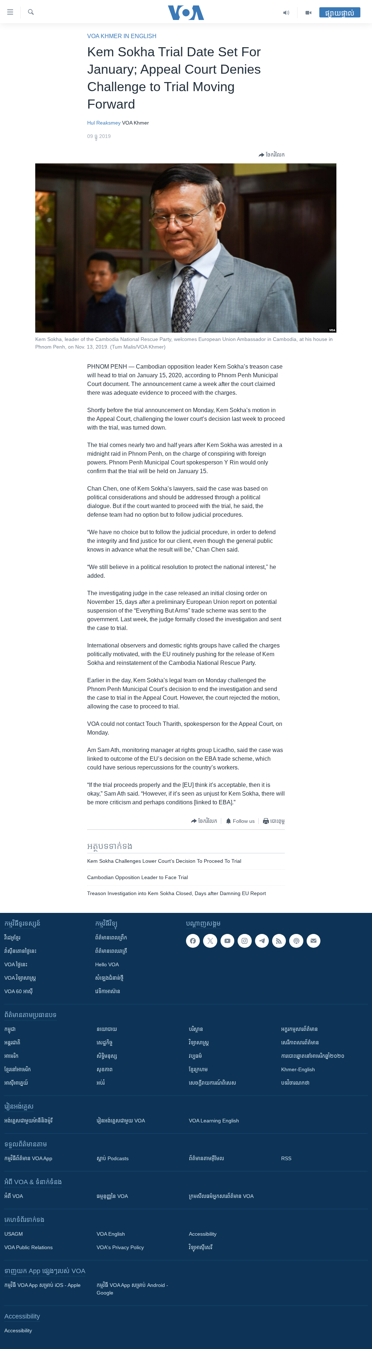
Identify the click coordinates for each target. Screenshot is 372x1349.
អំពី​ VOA (13, 1196)
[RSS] (279, 941)
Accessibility (203, 1234)
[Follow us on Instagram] (244, 941)
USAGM (13, 1234)
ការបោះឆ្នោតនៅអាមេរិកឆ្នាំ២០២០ (312, 1056)
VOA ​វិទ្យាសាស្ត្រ (20, 978)
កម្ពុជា (10, 1029)
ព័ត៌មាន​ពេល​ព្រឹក (111, 937)
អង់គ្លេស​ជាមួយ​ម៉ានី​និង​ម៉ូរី (28, 1121)
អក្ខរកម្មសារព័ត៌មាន (299, 1029)
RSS (286, 1158)
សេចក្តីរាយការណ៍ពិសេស (212, 1083)
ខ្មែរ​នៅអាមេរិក (17, 1069)
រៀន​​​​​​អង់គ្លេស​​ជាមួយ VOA (121, 1121)
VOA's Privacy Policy (120, 1247)
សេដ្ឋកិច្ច (105, 1042)
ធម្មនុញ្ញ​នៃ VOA (112, 1196)
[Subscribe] (313, 941)
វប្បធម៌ (195, 1056)
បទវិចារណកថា (295, 1083)
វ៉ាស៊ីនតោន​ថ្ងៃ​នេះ (20, 951)
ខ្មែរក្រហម (198, 1069)
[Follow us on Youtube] (227, 941)
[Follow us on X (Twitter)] (210, 941)
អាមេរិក (11, 1056)
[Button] (272, 155)
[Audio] (286, 12)
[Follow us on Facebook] (193, 941)
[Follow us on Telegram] (262, 941)
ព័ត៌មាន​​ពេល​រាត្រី (111, 951)
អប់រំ (101, 1083)
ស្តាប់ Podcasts (113, 1158)
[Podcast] (296, 941)
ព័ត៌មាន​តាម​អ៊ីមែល (206, 1158)
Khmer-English (298, 1069)
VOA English (111, 1234)
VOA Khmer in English (122, 36)
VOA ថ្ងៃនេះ (15, 964)
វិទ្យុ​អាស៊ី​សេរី (200, 1247)
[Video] (308, 12)
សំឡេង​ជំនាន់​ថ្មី (109, 978)
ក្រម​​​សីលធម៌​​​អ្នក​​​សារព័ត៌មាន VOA (221, 1196)
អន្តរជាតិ (12, 1042)
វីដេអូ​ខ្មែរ (12, 937)
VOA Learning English (214, 1121)
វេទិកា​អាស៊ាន (107, 991)
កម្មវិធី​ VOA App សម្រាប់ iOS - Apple (42, 1285)
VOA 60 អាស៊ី (18, 991)
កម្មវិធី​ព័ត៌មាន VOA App (28, 1158)
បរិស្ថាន (196, 1029)
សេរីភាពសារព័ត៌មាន (300, 1042)
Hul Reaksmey (104, 123)
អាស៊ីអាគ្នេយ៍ (16, 1083)
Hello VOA (107, 964)
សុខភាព (105, 1069)
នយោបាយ (107, 1029)
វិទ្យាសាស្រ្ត (199, 1042)
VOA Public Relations (28, 1247)
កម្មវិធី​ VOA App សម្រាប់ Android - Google (132, 1289)
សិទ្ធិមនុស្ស (107, 1056)
